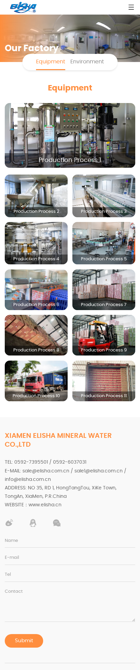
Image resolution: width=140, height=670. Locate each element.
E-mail (12, 557)
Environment (87, 61)
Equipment (50, 61)
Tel (8, 574)
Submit (24, 640)
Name (11, 541)
